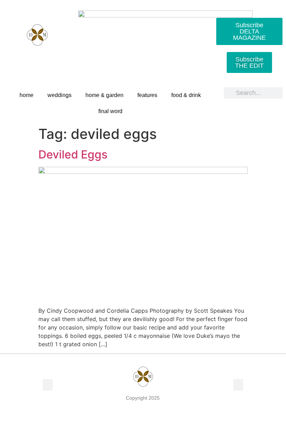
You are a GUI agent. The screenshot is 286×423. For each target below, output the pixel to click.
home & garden (104, 95)
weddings (59, 95)
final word (110, 111)
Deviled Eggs (72, 154)
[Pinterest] (45, 60)
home (26, 95)
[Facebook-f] (13, 60)
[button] (48, 385)
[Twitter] (29, 60)
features (147, 95)
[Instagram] (61, 60)
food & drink (186, 95)
